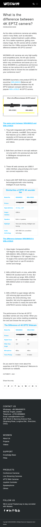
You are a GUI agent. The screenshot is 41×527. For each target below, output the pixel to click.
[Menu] (37, 4)
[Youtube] (18, 510)
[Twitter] (7, 510)
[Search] (33, 4)
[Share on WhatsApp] (12, 386)
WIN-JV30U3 (14, 89)
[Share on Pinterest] (15, 386)
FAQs (5, 458)
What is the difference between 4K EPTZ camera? (18, 19)
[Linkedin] (10, 510)
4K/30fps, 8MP (20, 208)
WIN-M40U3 (16, 82)
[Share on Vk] (25, 386)
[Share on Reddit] (29, 386)
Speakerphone (8, 485)
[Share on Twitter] (8, 386)
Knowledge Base (9, 27)
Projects (6, 441)
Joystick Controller (10, 482)
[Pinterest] (13, 510)
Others (5, 488)
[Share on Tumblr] (22, 386)
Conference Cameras (11, 473)
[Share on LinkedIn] (18, 386)
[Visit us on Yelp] (36, 386)
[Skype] (15, 510)
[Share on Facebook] (5, 386)
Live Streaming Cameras (12, 476)
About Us (6, 438)
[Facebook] (4, 510)
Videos (5, 444)
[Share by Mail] (32, 386)
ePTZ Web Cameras (11, 479)
